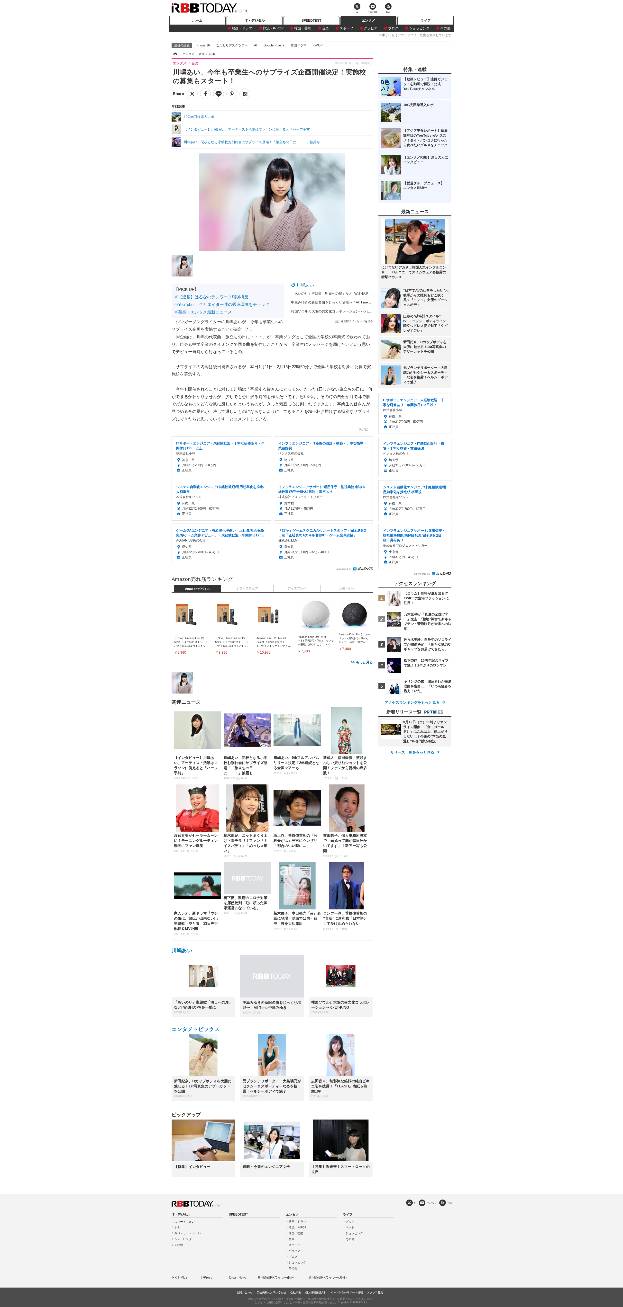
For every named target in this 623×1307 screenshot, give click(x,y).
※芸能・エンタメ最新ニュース (203, 312)
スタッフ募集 (375, 1292)
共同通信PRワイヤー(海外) (328, 1277)
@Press (206, 1277)
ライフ (426, 20)
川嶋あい (305, 285)
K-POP (318, 45)
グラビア (370, 28)
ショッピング (419, 28)
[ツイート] (192, 94)
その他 (445, 28)
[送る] (218, 94)
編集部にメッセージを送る (357, 321)
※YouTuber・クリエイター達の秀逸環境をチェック (221, 304)
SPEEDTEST (311, 20)
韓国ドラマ (298, 45)
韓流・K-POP (273, 28)
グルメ (350, 1221)
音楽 (325, 28)
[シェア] (205, 94)
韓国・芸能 (302, 28)
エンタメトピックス (196, 1029)
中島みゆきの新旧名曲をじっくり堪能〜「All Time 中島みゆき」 (340, 302)
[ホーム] (175, 54)
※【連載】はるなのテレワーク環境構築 (211, 297)
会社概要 (295, 1292)
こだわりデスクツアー (232, 45)
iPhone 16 (203, 45)
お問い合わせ (245, 1292)
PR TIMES (180, 1277)
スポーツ (346, 28)
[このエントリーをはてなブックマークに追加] (244, 94)
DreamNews (237, 1277)
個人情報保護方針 (316, 1292)
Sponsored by (343, 569)
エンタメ (368, 20)
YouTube (431, 1203)
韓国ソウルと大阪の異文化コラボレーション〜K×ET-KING (335, 311)
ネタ (177, 1227)
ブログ (393, 28)
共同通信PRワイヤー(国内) (276, 1277)
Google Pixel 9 (274, 45)
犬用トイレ (346, 588)
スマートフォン (184, 1221)
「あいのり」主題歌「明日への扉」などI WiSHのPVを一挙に (337, 293)
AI (255, 45)
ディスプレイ (296, 588)
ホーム (197, 20)
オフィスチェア (247, 588)
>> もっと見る (362, 662)
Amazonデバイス (197, 589)
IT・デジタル (255, 20)
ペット (350, 1227)
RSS (450, 1203)
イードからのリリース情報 (347, 1292)
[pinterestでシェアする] (231, 94)
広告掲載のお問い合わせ (271, 1292)
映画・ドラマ (242, 28)
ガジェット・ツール (187, 1233)
